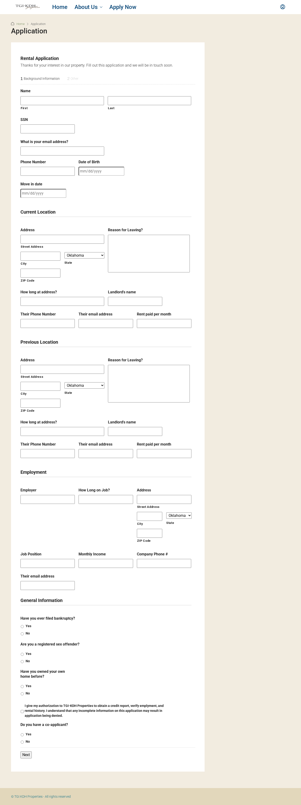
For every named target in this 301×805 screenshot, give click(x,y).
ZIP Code (27, 280)
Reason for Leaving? (125, 230)
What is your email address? (44, 141)
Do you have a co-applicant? (44, 724)
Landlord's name (122, 292)
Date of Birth (89, 162)
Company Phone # (152, 554)
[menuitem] (283, 7)
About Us (86, 7)
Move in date (31, 184)
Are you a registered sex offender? (49, 644)
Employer (28, 490)
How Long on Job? (94, 490)
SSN (24, 119)
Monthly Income (92, 554)
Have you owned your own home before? (42, 674)
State (68, 262)
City (24, 263)
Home (59, 7)
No (28, 633)
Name (25, 91)
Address (27, 230)
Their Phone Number (38, 314)
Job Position (30, 554)
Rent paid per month (154, 314)
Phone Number (33, 162)
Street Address (32, 246)
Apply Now (122, 7)
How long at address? (38, 292)
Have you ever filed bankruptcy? (47, 618)
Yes (28, 626)
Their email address (95, 314)
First (24, 108)
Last (111, 108)
